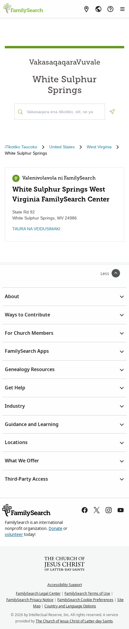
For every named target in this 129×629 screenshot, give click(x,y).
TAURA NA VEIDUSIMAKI (36, 228)
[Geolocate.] (112, 111)
